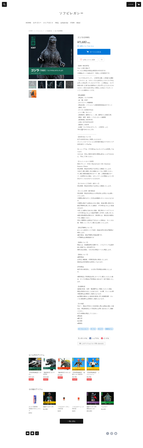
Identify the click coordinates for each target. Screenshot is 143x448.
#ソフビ (93, 329)
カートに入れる (95, 52)
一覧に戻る (71, 421)
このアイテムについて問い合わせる (93, 343)
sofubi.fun (64, 23)
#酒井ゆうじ (109, 329)
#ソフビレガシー (83, 329)
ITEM (72, 23)
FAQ (57, 23)
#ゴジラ (100, 329)
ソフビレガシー (39, 31)
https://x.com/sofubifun (107, 433)
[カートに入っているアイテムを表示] (138, 4)
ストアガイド (48, 23)
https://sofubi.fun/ (115, 433)
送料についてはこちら (87, 46)
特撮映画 (49, 31)
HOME (28, 23)
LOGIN (130, 4)
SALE (78, 23)
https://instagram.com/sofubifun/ (111, 433)
